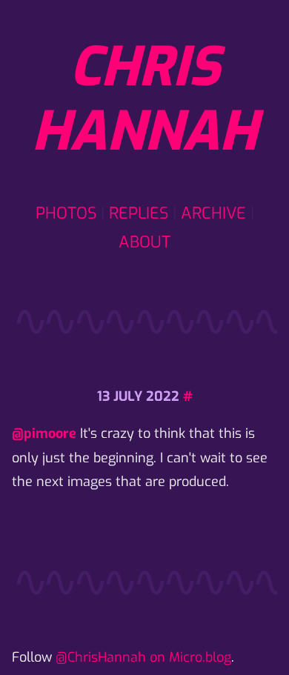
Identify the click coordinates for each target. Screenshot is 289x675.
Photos (66, 213)
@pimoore (44, 433)
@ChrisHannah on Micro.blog (143, 657)
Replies (138, 213)
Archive (213, 213)
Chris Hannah (144, 99)
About (144, 242)
